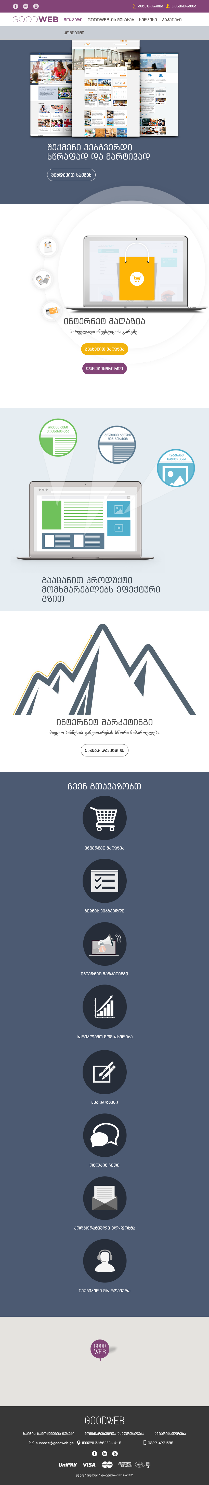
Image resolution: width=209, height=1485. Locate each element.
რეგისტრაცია (184, 6)
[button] (104, 1350)
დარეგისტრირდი (104, 368)
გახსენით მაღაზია (104, 349)
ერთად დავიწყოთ (104, 750)
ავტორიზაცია (150, 6)
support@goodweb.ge (55, 1443)
